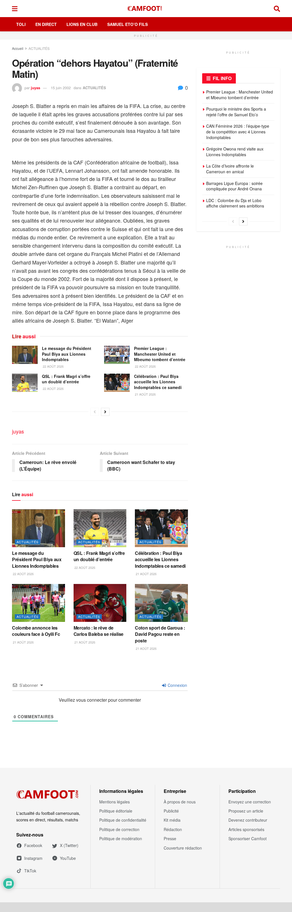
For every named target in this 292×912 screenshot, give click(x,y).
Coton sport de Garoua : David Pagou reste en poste (160, 634)
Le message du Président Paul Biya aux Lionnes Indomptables (66, 353)
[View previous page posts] (94, 412)
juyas (35, 87)
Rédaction (173, 829)
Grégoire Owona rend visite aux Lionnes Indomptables (234, 151)
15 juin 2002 (61, 87)
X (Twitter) (69, 845)
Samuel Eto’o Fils (127, 24)
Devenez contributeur (247, 820)
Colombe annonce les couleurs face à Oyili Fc (36, 630)
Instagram (33, 858)
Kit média (172, 820)
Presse (170, 838)
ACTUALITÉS (39, 48)
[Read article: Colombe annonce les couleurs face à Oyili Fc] (38, 603)
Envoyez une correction (249, 802)
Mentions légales (114, 802)
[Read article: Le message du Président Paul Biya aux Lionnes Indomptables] (25, 355)
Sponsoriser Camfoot (247, 838)
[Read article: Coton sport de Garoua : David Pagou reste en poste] (161, 603)
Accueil (17, 48)
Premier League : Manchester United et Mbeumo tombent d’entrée (159, 353)
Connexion (177, 685)
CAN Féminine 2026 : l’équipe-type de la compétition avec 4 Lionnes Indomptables (237, 131)
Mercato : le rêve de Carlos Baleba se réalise (98, 630)
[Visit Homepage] (145, 9)
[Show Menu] (14, 8)
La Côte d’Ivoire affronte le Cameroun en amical (230, 168)
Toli (21, 24)
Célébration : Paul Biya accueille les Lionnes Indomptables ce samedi (158, 381)
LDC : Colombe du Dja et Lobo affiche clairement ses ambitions (235, 203)
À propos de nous (180, 802)
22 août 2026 (53, 366)
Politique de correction (119, 829)
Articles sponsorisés (246, 829)
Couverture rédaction (183, 848)
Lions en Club (82, 24)
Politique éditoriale (115, 811)
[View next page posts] (105, 412)
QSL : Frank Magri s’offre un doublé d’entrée (66, 379)
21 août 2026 (145, 394)
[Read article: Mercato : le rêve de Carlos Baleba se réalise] (100, 603)
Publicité (171, 811)
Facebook (33, 845)
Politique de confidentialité (122, 820)
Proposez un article (245, 811)
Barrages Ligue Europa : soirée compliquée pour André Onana (234, 186)
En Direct (46, 24)
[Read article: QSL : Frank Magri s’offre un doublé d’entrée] (25, 383)
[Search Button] (277, 8)
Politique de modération (120, 838)
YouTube (68, 858)
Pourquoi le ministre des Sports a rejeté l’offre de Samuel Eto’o (236, 111)
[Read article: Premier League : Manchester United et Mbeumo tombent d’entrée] (117, 355)
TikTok (30, 871)
